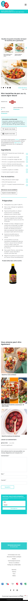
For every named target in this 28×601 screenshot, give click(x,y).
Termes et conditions (14, 562)
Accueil (2, 10)
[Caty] (12, 584)
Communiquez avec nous (14, 554)
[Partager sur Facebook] (1, 87)
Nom (2, 474)
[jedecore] (21, 584)
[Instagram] (17, 590)
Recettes (14, 569)
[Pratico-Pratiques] (2, 584)
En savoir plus (14, 545)
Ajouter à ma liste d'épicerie (9, 193)
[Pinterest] (13, 590)
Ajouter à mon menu (10, 133)
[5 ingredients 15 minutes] (3, 5)
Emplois (14, 558)
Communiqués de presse (14, 560)
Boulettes (11, 10)
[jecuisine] (17, 584)
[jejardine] (25, 584)
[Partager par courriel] (10, 87)
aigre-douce (17, 142)
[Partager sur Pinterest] (5, 87)
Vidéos (14, 575)
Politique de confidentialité (14, 564)
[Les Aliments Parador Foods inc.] (12, 102)
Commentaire (5, 455)
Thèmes (6, 10)
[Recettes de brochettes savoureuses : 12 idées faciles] (14, 390)
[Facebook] (10, 590)
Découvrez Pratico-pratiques (14, 556)
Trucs (14, 573)
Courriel (3, 480)
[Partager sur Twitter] (3, 87)
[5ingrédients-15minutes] (7, 584)
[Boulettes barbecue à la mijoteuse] (14, 422)
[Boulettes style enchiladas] (14, 360)
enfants (17, 139)
